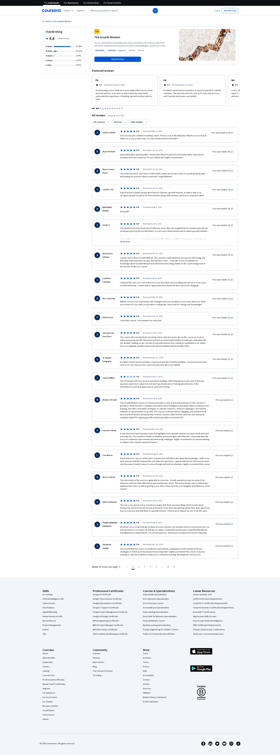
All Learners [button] (99, 122)
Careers (46, 666)
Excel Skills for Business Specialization (159, 616)
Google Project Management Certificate (110, 612)
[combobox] (117, 10)
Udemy (46, 719)
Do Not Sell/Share (150, 701)
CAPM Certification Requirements (207, 599)
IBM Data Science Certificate (105, 629)
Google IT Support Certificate (106, 607)
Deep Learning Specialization (155, 612)
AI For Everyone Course (153, 603)
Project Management (52, 625)
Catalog (46, 671)
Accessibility (148, 675)
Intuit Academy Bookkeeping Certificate (110, 634)
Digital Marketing (50, 612)
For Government (50, 697)
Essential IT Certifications (204, 612)
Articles (146, 684)
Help (145, 671)
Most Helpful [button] (137, 122)
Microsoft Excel (49, 620)
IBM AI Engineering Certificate (105, 620)
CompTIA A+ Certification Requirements (210, 603)
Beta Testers (98, 662)
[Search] (155, 10)
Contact (146, 679)
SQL (44, 634)
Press (145, 653)
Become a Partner (50, 706)
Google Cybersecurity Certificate (107, 599)
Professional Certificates (53, 679)
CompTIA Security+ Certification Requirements (213, 607)
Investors (147, 657)
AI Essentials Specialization (155, 594)
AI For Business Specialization (156, 599)
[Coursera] (51, 10)
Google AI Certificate (102, 594)
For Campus (48, 701)
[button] (81, 10)
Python (46, 629)
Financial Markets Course (154, 620)
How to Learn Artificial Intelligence (208, 620)
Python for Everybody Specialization (159, 634)
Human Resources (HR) (52, 616)
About (45, 653)
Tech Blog (97, 675)
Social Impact (48, 710)
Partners (96, 657)
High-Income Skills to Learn (204, 616)
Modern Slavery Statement (154, 697)
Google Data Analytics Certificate (107, 603)
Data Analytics (49, 607)
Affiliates (146, 693)
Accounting (47, 594)
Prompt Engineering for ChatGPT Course (160, 629)
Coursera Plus (49, 675)
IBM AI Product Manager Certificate (108, 625)
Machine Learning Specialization (157, 625)
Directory (147, 688)
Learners (96, 653)
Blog (95, 666)
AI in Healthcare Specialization (156, 607)
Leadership (47, 662)
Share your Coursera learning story (208, 634)
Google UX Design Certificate (105, 616)
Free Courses (48, 714)
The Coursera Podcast (102, 671)
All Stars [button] (118, 122)
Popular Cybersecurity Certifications (209, 629)
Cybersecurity (49, 603)
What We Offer (49, 657)
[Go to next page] (174, 566)
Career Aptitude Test (202, 594)
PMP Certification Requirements (207, 625)
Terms (146, 662)
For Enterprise (49, 693)
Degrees (46, 688)
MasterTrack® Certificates (54, 684)
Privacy (146, 666)
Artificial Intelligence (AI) (53, 599)
